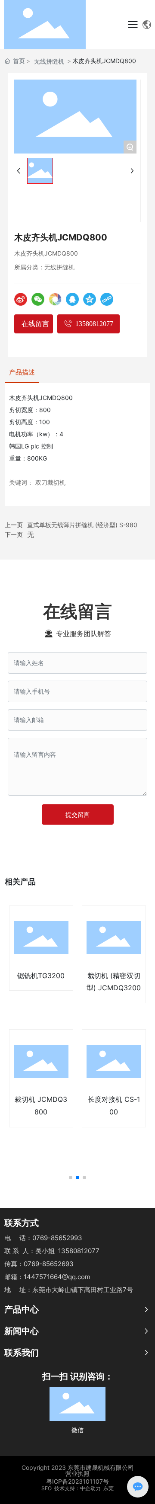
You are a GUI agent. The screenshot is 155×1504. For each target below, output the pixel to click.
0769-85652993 (57, 1238)
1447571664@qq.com (57, 1277)
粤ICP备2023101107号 (77, 1481)
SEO (46, 1488)
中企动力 (90, 1488)
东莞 (108, 1488)
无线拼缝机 (49, 61)
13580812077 (78, 1251)
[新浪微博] (20, 299)
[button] (70, 1177)
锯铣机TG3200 (41, 975)
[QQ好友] (72, 299)
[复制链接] (106, 299)
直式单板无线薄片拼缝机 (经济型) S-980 (82, 524)
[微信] (37, 299)
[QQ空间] (89, 299)
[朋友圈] (55, 299)
